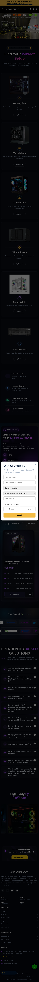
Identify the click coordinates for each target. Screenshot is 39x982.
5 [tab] (24, 37)
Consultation (5, 927)
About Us (4, 914)
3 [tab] (19, 37)
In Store (28, 509)
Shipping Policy (29, 976)
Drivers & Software (22, 979)
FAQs (30, 979)
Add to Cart (16, 594)
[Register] (34, 9)
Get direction (7, 957)
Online (11, 509)
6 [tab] (25, 37)
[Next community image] (35, 820)
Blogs (3, 921)
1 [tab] (15, 37)
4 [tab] (22, 37)
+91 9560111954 (12, 4)
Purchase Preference (12, 505)
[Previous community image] (4, 820)
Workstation (5, 939)
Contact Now (18, 857)
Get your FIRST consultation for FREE (19, 1)
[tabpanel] (19, 25)
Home (3, 911)
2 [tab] (17, 37)
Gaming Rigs (5, 936)
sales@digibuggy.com (25, 4)
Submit (19, 515)
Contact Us (4, 924)
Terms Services (19, 976)
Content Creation (6, 942)
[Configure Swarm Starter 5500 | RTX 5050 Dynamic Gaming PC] (30, 594)
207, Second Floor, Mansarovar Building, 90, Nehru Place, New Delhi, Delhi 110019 (19, 952)
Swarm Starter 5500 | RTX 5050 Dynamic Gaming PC (16, 562)
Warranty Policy (11, 979)
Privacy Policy (9, 976)
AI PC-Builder (5, 917)
